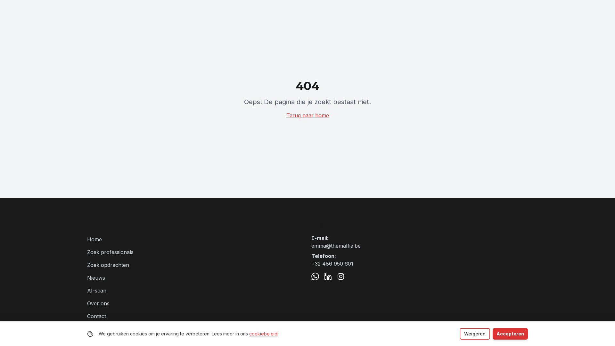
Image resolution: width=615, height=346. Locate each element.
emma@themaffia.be (336, 246)
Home (94, 239)
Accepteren (510, 333)
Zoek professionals (110, 252)
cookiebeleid (263, 333)
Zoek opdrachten (108, 265)
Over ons (98, 303)
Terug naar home (307, 115)
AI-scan (96, 290)
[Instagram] (341, 276)
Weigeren (475, 333)
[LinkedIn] (328, 276)
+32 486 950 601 (332, 263)
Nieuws (96, 278)
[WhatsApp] (315, 276)
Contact (96, 316)
